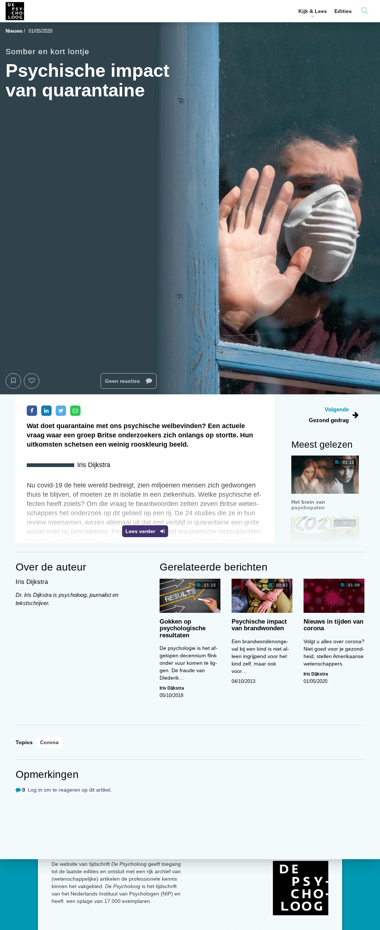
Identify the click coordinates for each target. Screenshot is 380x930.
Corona (49, 742)
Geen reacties (123, 381)
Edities (343, 11)
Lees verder (141, 531)
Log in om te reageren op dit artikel (69, 790)
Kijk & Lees (312, 11)
